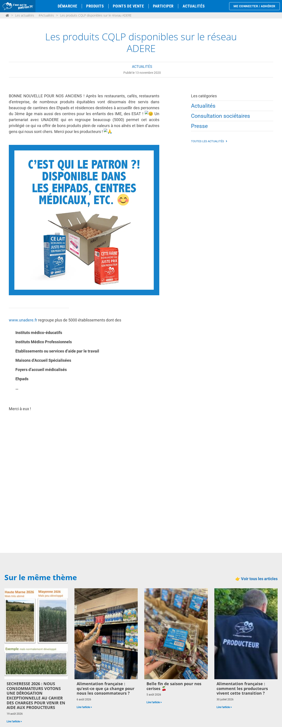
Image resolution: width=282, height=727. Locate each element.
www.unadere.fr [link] (23, 320)
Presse (199, 126)
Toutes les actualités (208, 141)
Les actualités (24, 15)
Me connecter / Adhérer (254, 6)
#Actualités (46, 15)
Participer (163, 6)
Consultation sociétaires (220, 116)
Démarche (67, 6)
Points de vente (128, 6)
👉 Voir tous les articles (256, 578)
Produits (95, 6)
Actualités (194, 6)
